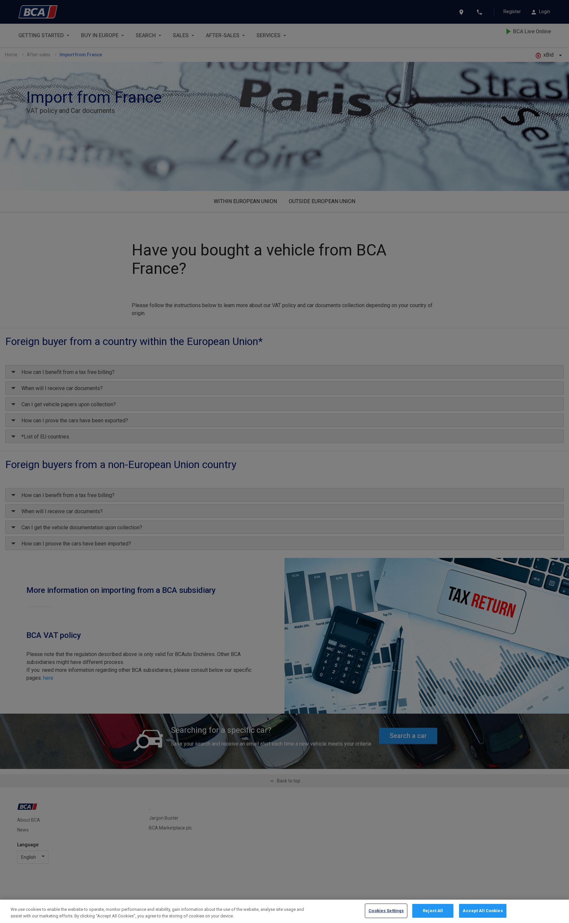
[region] (284, 911)
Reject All (433, 910)
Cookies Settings (386, 910)
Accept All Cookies (482, 910)
